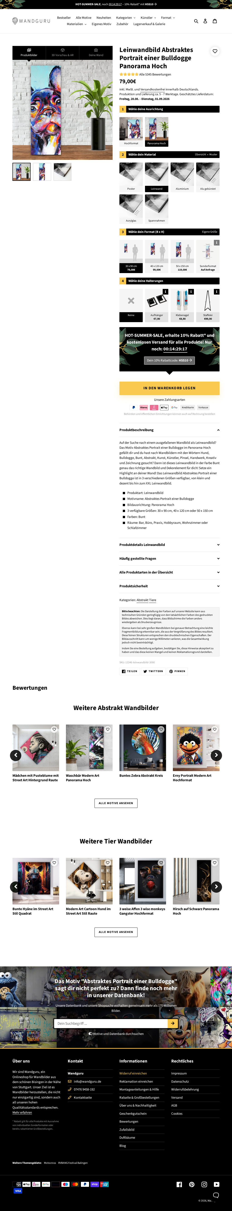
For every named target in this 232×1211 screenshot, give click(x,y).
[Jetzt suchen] (173, 1023)
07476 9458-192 (84, 1089)
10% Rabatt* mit (138, 4)
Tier (110, 841)
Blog (122, 1145)
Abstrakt (142, 600)
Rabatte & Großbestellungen (139, 1097)
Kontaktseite (83, 1097)
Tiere (152, 600)
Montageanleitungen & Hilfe (139, 1089)
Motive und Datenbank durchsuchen (118, 1034)
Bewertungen (128, 1121)
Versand (177, 1097)
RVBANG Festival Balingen (73, 1163)
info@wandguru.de (87, 1081)
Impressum (179, 1073)
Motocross (50, 1163)
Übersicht (200, 154)
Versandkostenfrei (152, 89)
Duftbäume (127, 1137)
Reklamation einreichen (136, 1081)
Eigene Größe (209, 232)
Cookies (176, 1113)
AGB (174, 1105)
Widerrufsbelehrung (185, 1089)
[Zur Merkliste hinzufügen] (215, 51)
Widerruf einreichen (133, 1073)
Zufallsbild (126, 1129)
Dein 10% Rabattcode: (167, 360)
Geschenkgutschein (133, 1113)
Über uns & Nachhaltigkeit (137, 1105)
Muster (213, 154)
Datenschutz (180, 1081)
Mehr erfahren (22, 1112)
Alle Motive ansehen (116, 803)
